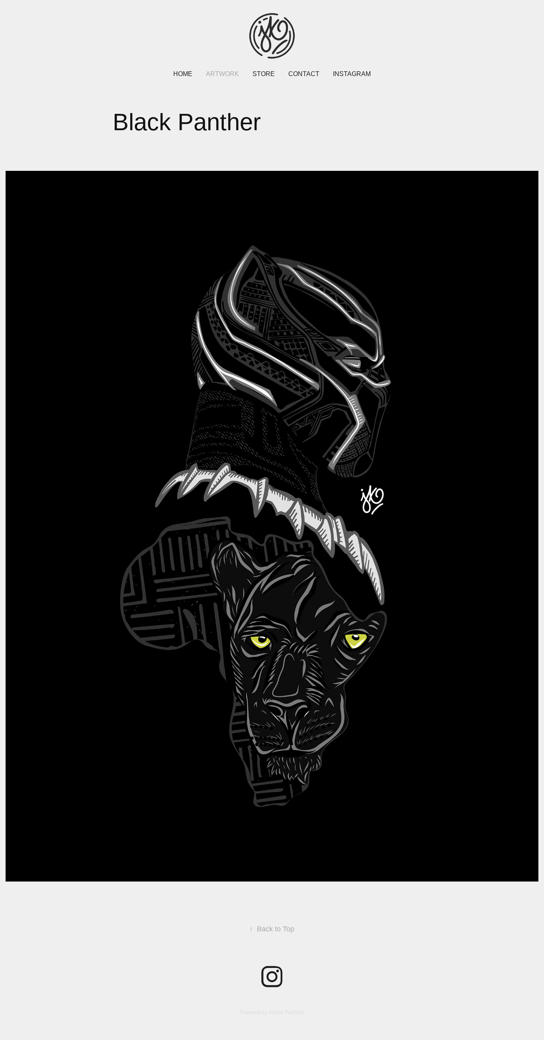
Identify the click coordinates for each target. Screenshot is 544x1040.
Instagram (352, 73)
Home (182, 73)
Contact (303, 73)
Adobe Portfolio (286, 1012)
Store (263, 73)
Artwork (222, 73)
